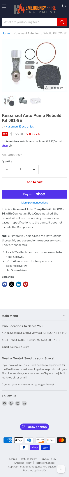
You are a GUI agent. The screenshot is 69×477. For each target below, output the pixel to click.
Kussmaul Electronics (20, 126)
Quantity (7, 161)
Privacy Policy (48, 458)
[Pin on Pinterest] (25, 284)
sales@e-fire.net (19, 346)
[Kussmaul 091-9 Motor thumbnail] (23, 101)
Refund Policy (29, 458)
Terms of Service (45, 462)
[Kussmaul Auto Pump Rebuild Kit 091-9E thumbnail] (9, 101)
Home (6, 33)
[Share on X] (11, 284)
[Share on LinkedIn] (18, 284)
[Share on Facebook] (4, 284)
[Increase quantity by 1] (34, 169)
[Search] (62, 22)
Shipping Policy (22, 462)
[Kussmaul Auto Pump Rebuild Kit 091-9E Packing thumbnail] (36, 101)
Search (13, 458)
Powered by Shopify (34, 470)
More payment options (34, 202)
